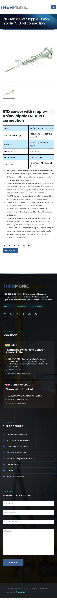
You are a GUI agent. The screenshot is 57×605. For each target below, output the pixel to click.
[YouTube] (29, 314)
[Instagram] (5, 314)
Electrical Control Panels (17, 446)
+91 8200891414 (14, 370)
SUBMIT (12, 562)
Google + (19, 245)
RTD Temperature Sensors (18, 440)
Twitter (9, 245)
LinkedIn (14, 245)
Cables (10, 470)
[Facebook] (23, 314)
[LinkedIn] (11, 314)
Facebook (5, 245)
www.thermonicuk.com (17, 403)
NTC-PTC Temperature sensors (21, 458)
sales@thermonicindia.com (19, 373)
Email (29, 245)
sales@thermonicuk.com (18, 399)
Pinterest (24, 245)
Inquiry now (10, 250)
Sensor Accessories (15, 476)
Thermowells (12, 464)
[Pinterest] (35, 314)
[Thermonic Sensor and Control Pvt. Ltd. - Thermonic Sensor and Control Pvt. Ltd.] (7, 7)
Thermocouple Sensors (17, 434)
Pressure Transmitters (16, 452)
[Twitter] (17, 314)
